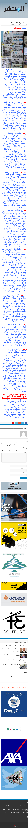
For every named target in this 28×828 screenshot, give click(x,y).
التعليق (25, 452)
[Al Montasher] (14, 9)
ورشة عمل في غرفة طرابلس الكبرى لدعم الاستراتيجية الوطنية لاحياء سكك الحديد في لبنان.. (15, 660)
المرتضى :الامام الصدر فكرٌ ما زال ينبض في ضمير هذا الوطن (15, 809)
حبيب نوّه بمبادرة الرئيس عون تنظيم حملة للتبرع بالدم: (16, 813)
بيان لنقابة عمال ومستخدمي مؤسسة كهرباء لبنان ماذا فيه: (14, 645)
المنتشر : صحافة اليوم (20, 441)
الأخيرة (25, 642)
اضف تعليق (17, 24)
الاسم (25, 464)
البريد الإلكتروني (23, 468)
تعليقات (16, 642)
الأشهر (21, 642)
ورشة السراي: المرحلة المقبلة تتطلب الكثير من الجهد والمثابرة (9, 444)
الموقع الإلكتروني (23, 472)
